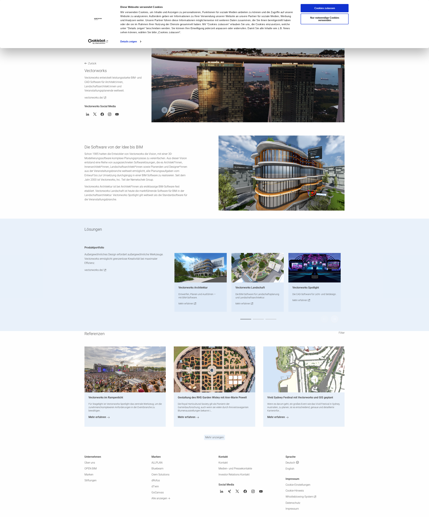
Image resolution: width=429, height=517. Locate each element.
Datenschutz (293, 502)
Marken (88, 474)
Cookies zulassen (324, 8)
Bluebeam (157, 468)
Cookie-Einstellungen (298, 484)
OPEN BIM (90, 468)
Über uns (89, 462)
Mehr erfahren (185, 303)
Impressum (292, 508)
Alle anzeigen (159, 498)
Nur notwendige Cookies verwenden (324, 19)
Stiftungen (90, 480)
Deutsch (290, 462)
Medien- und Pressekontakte (235, 468)
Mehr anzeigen (214, 437)
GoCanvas (157, 492)
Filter (342, 332)
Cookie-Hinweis (295, 490)
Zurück (92, 63)
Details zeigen (128, 41)
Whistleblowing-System (299, 496)
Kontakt (223, 462)
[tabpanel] (248, 68)
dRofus (155, 480)
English (290, 468)
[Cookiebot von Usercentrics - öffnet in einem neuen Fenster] (98, 41)
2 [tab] (258, 319)
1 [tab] (245, 319)
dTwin (155, 486)
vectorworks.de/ (93, 97)
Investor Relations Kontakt (234, 474)
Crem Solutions (160, 474)
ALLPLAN (156, 462)
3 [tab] (270, 319)
